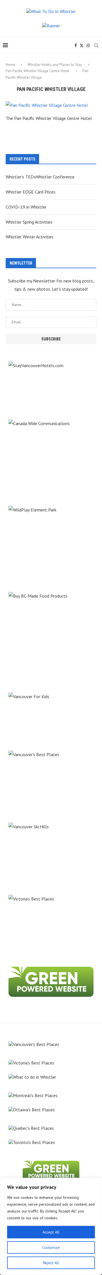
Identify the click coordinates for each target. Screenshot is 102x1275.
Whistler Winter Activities (30, 237)
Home (10, 64)
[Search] (96, 45)
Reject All (51, 1262)
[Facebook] (76, 45)
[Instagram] (88, 45)
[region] (51, 1226)
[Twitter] (82, 45)
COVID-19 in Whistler (26, 207)
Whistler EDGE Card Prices (31, 192)
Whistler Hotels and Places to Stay (54, 64)
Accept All (51, 1232)
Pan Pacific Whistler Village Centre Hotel (37, 70)
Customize (51, 1247)
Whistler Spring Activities (29, 222)
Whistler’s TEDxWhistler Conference (40, 177)
